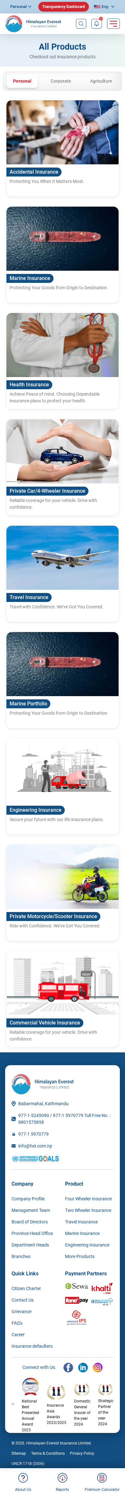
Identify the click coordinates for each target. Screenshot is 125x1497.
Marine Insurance (82, 1233)
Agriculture (101, 81)
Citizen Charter (26, 1288)
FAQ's (17, 1323)
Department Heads (30, 1244)
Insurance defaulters (32, 1346)
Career (18, 1334)
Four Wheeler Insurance (88, 1198)
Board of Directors (30, 1221)
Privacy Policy (82, 1453)
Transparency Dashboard (63, 6)
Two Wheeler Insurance (88, 1210)
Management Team (31, 1210)
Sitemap (19, 1453)
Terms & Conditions (48, 1453)
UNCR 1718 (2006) (28, 1463)
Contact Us (23, 1300)
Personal (18, 6)
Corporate (61, 81)
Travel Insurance (81, 1221)
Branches (21, 1256)
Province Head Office (32, 1233)
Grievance (21, 1311)
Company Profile (28, 1198)
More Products (80, 1256)
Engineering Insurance (87, 1244)
